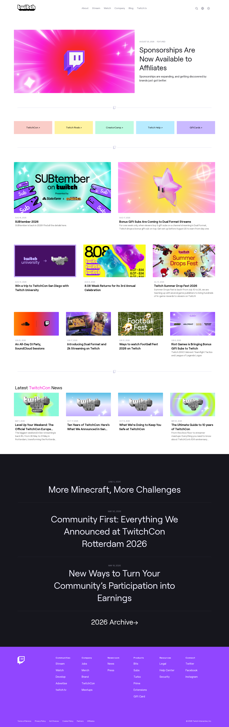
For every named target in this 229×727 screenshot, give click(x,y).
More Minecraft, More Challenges (114, 489)
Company (119, 8)
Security (165, 676)
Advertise (61, 683)
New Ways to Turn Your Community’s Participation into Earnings (114, 585)
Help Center (167, 670)
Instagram (192, 676)
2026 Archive (112, 621)
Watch (107, 8)
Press (111, 670)
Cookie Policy (67, 721)
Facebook (191, 670)
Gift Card (139, 696)
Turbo (137, 676)
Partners (80, 721)
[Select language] (203, 8)
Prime (137, 683)
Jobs (84, 663)
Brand (85, 676)
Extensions (140, 689)
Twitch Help (154, 127)
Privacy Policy (40, 721)
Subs (137, 670)
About (85, 8)
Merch (85, 670)
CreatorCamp (113, 127)
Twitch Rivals (73, 127)
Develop (61, 676)
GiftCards (195, 127)
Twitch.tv (142, 8)
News (111, 663)
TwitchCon (32, 127)
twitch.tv (61, 689)
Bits (136, 663)
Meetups (87, 689)
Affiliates (90, 721)
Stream (96, 8)
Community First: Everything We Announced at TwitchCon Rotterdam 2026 (114, 531)
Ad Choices (54, 721)
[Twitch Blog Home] (26, 8)
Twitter (190, 663)
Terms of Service (24, 721)
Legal (163, 663)
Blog (131, 8)
